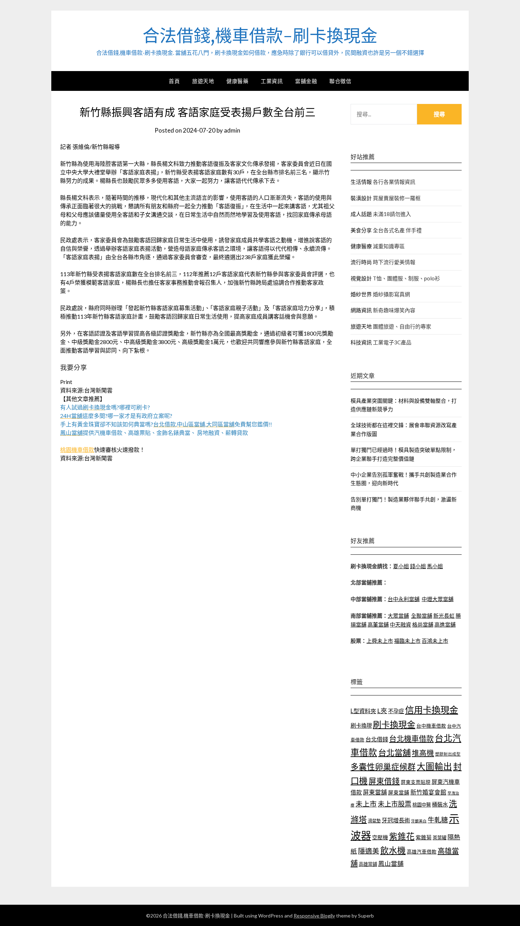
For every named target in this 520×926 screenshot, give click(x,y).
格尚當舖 (422, 624)
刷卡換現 (361, 725)
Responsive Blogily (314, 916)
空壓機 (380, 837)
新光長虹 (444, 615)
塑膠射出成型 (448, 754)
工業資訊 (272, 81)
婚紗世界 (361, 294)
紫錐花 (402, 836)
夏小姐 (401, 566)
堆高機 (423, 753)
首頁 (174, 81)
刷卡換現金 (394, 724)
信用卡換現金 (431, 709)
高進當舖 (445, 624)
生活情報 (361, 182)
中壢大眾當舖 (437, 599)
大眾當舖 (398, 615)
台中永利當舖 (404, 599)
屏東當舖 (375, 792)
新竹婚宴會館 (428, 792)
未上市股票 (394, 804)
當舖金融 (306, 81)
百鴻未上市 (435, 640)
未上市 (366, 803)
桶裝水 (440, 804)
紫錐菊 (424, 837)
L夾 (382, 711)
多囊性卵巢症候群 (383, 766)
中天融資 (400, 624)
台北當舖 (394, 752)
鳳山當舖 (391, 863)
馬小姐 (435, 566)
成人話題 (361, 214)
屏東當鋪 (398, 793)
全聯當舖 (421, 615)
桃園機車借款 (77, 449)
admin (232, 130)
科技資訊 (361, 342)
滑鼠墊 (374, 820)
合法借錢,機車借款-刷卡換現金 (260, 35)
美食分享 (361, 230)
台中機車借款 (431, 726)
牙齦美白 (419, 821)
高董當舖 (378, 624)
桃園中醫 (421, 805)
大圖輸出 (434, 766)
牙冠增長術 (396, 820)
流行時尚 (361, 262)
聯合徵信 (340, 81)
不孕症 (396, 711)
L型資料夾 (363, 710)
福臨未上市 (407, 640)
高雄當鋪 (368, 864)
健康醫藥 (237, 81)
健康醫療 (361, 246)
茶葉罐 (439, 837)
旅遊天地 (203, 81)
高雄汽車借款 (422, 852)
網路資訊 (361, 310)
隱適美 (368, 850)
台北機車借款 (411, 738)
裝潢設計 (361, 198)
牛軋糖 (438, 820)
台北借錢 (376, 739)
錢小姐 (418, 566)
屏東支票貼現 (416, 782)
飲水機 (393, 850)
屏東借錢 (384, 781)
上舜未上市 (379, 640)
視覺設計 (361, 278)
